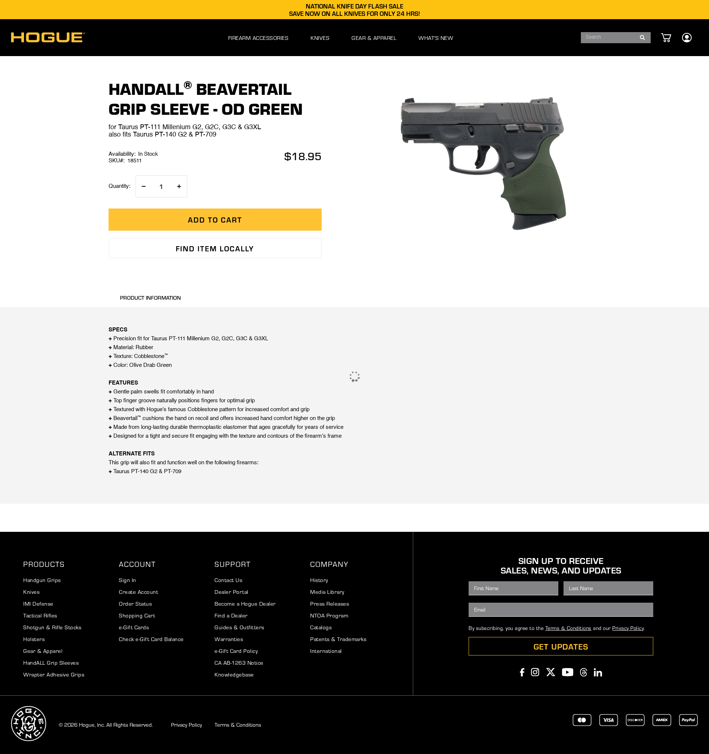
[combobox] (616, 37)
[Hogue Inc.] (48, 37)
